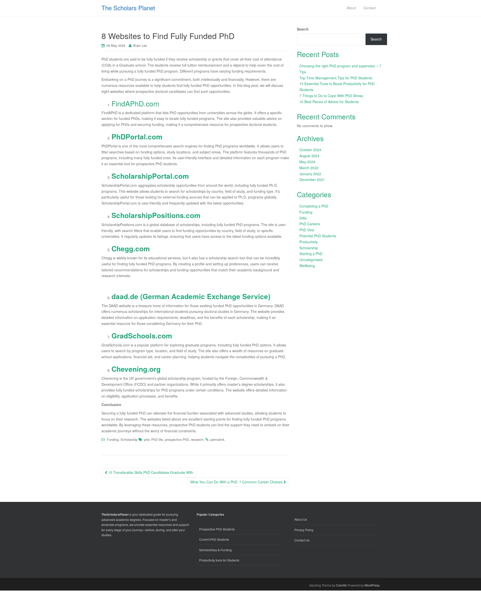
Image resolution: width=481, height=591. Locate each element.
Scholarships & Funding (215, 550)
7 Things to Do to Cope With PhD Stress (331, 95)
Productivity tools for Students (219, 560)
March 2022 (308, 167)
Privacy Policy (303, 530)
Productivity (308, 241)
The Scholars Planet (128, 7)
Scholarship (129, 439)
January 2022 (310, 173)
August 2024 (309, 155)
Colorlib (341, 585)
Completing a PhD (313, 206)
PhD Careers (309, 223)
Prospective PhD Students (217, 529)
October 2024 (310, 149)
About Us (300, 519)
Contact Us (301, 540)
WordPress (372, 585)
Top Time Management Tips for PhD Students (335, 77)
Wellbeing (307, 265)
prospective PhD (177, 439)
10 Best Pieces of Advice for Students (329, 101)
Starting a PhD (310, 253)
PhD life (157, 439)
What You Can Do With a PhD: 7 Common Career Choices (237, 481)
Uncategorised (310, 259)
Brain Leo (140, 45)
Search (303, 29)
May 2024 (307, 161)
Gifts (303, 218)
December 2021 (312, 179)
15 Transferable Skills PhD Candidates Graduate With (150, 472)
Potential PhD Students (317, 235)
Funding (112, 439)
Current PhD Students (214, 539)
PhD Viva (306, 229)
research (197, 439)
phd (146, 439)
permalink (217, 439)
